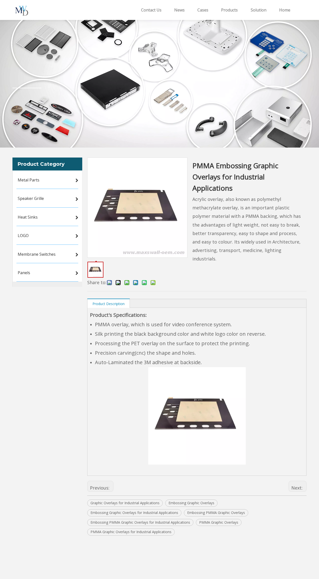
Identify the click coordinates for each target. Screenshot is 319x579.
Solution (258, 10)
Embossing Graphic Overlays (191, 502)
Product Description (108, 303)
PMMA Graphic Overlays (218, 522)
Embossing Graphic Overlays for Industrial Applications (134, 512)
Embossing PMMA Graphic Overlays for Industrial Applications (140, 522)
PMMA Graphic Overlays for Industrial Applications (130, 531)
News (179, 10)
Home (284, 10)
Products (229, 10)
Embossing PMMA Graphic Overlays (216, 512)
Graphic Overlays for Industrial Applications (125, 502)
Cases (202, 10)
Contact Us (151, 10)
